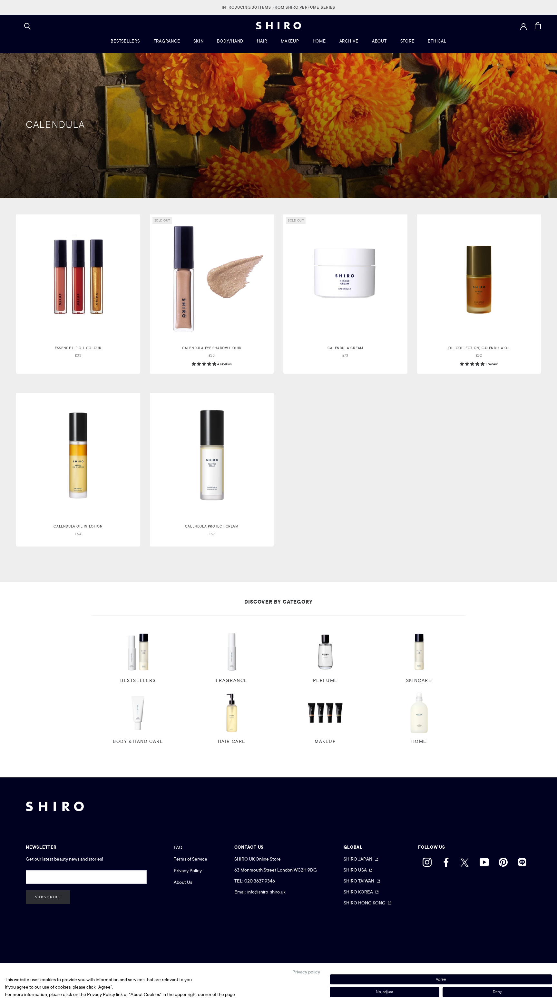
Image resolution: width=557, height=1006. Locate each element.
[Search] (27, 25)
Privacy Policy (188, 870)
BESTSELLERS (125, 41)
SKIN (198, 41)
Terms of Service (190, 859)
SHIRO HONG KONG (365, 903)
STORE (407, 41)
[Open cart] (538, 25)
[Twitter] (465, 860)
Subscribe (48, 897)
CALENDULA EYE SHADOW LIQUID (211, 348)
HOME (319, 41)
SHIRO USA (355, 870)
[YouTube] (484, 860)
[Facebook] (446, 860)
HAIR (262, 41)
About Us (183, 882)
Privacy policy (306, 972)
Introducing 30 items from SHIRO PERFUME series (278, 7)
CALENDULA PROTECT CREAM (212, 526)
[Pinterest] (503, 860)
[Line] (522, 860)
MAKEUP (290, 41)
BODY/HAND (230, 41)
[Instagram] (427, 860)
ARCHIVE (348, 41)
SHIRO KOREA (358, 892)
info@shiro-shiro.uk (266, 892)
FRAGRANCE (166, 41)
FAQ (178, 847)
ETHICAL (437, 41)
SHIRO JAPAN (358, 859)
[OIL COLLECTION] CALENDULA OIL (479, 348)
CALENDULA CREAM (345, 348)
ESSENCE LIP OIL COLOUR (78, 348)
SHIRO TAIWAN (359, 881)
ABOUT (379, 41)
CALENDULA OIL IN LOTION (78, 526)
